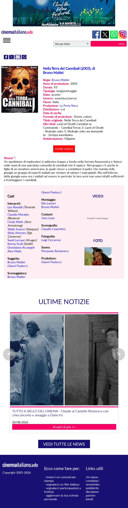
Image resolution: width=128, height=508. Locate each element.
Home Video (64, 149)
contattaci (92, 480)
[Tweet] (12, 58)
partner (91, 495)
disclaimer (92, 491)
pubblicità (92, 488)
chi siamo (92, 477)
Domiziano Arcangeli (21, 247)
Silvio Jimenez (17, 233)
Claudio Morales (18, 214)
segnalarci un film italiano (62, 484)
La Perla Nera (69, 105)
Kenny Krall (15, 244)
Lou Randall (15, 207)
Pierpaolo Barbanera (54, 251)
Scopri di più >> (64, 427)
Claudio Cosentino (53, 229)
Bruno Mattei (60, 80)
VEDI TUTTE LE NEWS (64, 443)
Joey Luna (47, 218)
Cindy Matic (16, 222)
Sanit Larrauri (16, 240)
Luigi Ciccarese (51, 240)
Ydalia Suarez (16, 229)
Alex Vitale (15, 251)
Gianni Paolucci (18, 266)
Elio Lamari (48, 203)
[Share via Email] (18, 58)
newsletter (93, 484)
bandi (89, 499)
